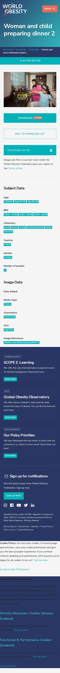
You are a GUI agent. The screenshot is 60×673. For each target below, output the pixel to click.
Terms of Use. (15, 168)
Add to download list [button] (30, 133)
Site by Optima (10, 526)
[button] (30, 150)
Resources (8, 50)
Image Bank (21, 50)
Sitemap (34, 526)
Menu (48, 8)
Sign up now (13, 495)
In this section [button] (31, 60)
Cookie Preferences (25, 529)
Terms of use (9, 529)
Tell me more (41, 560)
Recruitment (24, 526)
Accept (4, 569)
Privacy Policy (46, 526)
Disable (12, 665)
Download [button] (29, 118)
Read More (10, 379)
